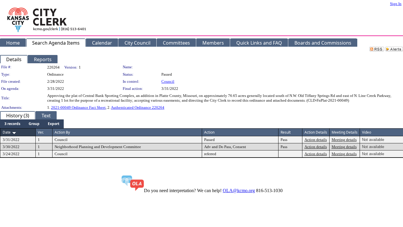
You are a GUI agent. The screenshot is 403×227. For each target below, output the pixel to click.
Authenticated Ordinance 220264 (137, 107)
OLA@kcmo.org (239, 190)
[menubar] (32, 123)
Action (209, 132)
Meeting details (344, 139)
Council (167, 81)
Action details (315, 139)
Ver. (41, 132)
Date (7, 132)
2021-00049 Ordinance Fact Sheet (78, 107)
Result (286, 132)
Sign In (396, 3)
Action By (62, 132)
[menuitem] (12, 124)
